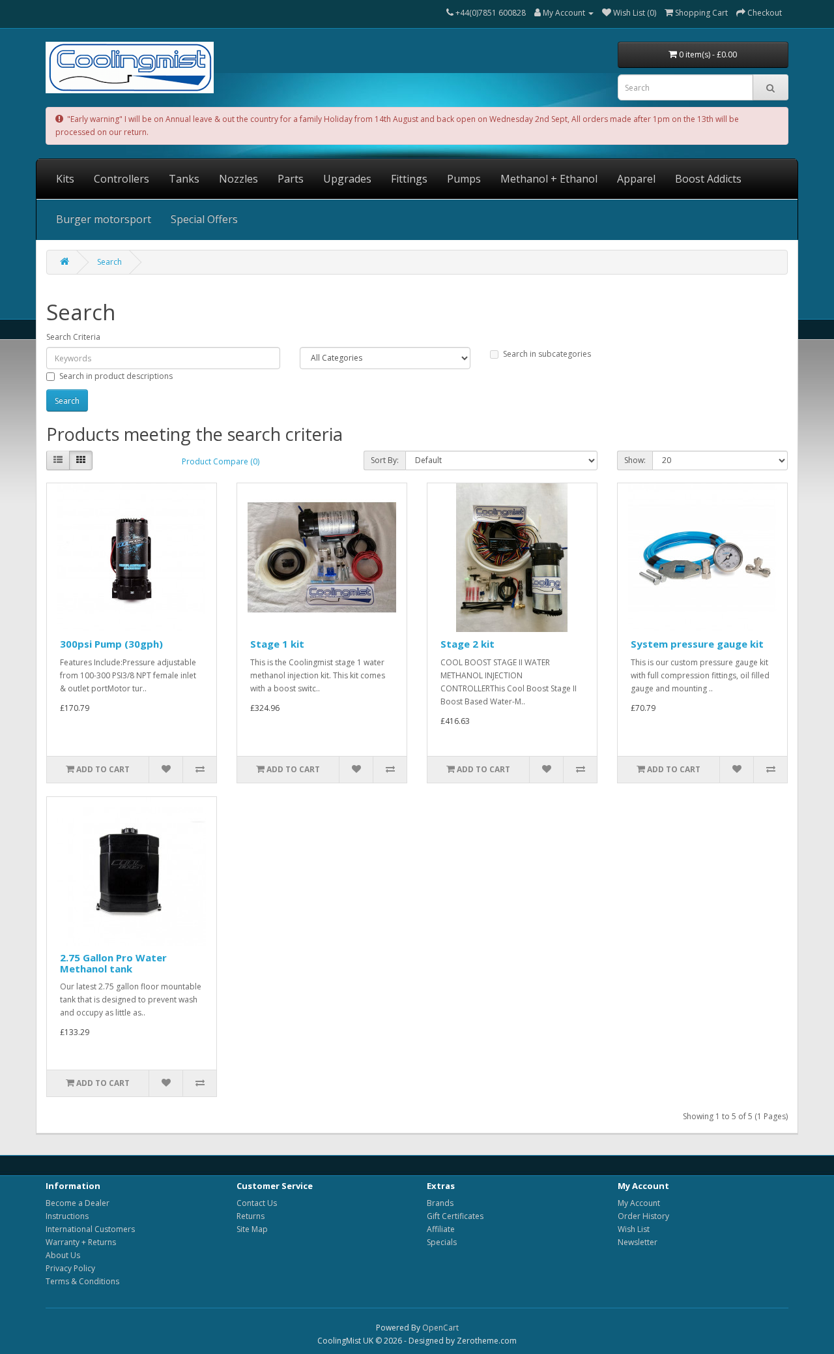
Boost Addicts (708, 179)
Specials (442, 1242)
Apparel (636, 179)
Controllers (121, 179)
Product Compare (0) (220, 461)
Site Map (252, 1229)
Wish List (634, 1229)
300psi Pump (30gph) (111, 643)
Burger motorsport (103, 219)
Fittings (409, 179)
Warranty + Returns (81, 1242)
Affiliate (441, 1229)
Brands (440, 1203)
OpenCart (440, 1327)
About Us (63, 1255)
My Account (639, 1203)
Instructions (67, 1216)
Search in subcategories (547, 353)
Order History (643, 1216)
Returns (251, 1216)
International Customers (90, 1229)
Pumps (464, 179)
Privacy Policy (70, 1268)
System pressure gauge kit (697, 643)
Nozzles (238, 179)
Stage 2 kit (467, 643)
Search (109, 261)
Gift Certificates (455, 1216)
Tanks (184, 179)
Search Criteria (73, 336)
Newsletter (637, 1242)
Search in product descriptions (116, 376)
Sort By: (385, 460)
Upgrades (347, 179)
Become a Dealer (77, 1203)
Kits (65, 179)
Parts (291, 179)
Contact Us (257, 1203)
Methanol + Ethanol (548, 179)
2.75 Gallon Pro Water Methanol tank (113, 963)
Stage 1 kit (277, 643)
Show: (635, 460)
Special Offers (204, 219)
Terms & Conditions (82, 1281)
